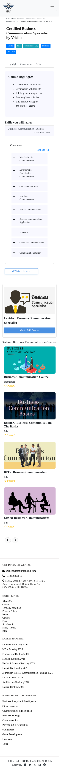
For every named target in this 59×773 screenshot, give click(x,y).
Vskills (10, 46)
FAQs (38, 64)
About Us (7, 601)
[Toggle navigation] (52, 8)
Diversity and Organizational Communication (27, 173)
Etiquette (24, 232)
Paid (18, 46)
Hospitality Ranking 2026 (15, 668)
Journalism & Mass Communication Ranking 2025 (27, 672)
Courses (6, 617)
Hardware (7, 739)
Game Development (12, 734)
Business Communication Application (31, 220)
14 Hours (45, 46)
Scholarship (8, 624)
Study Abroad (9, 627)
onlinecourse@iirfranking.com (20, 570)
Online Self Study (31, 46)
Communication (31, 19)
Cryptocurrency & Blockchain (17, 710)
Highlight (12, 64)
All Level (11, 52)
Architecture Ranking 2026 (15, 682)
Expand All (43, 149)
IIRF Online (10, 19)
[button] (8, 540)
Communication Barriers (30, 253)
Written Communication (30, 209)
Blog (4, 631)
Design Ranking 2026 (13, 687)
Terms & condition (11, 608)
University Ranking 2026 (15, 644)
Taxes (5, 743)
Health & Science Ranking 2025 (18, 663)
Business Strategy (11, 715)
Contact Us (8, 604)
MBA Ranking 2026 (12, 649)
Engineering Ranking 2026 (15, 654)
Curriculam (25, 64)
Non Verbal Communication (27, 198)
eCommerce (8, 729)
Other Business (9, 706)
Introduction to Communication (27, 159)
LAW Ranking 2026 (12, 677)
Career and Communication (32, 243)
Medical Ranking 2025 (13, 658)
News (5, 614)
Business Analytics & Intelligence (19, 701)
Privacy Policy (9, 611)
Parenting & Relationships (15, 725)
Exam (5, 621)
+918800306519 (13, 575)
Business (20, 19)
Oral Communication (29, 186)
